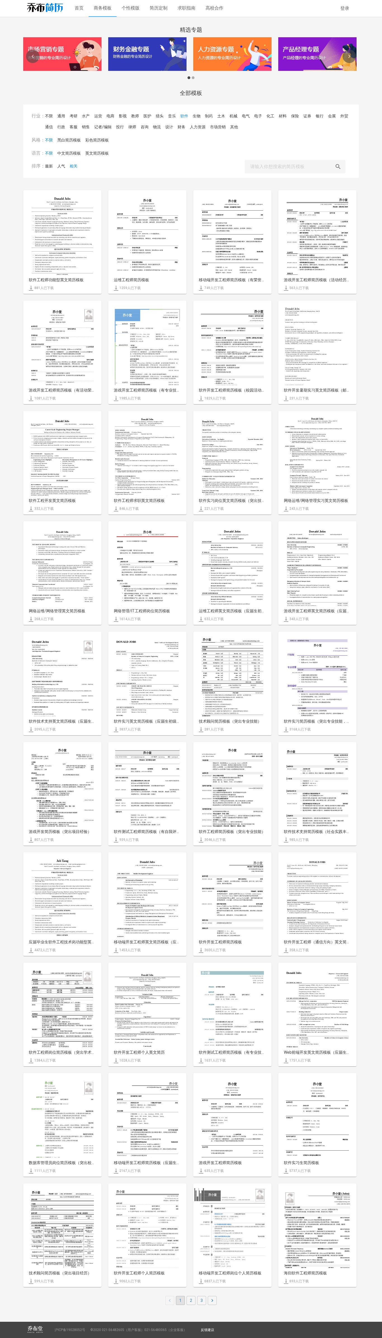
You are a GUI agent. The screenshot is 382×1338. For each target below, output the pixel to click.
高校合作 (214, 8)
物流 (157, 127)
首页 (79, 8)
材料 (283, 116)
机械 (233, 116)
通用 (61, 116)
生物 (197, 116)
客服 (73, 127)
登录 (344, 8)
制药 (209, 116)
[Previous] (32, 56)
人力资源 (198, 127)
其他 (234, 127)
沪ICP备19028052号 (70, 1330)
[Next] (349, 56)
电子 (258, 116)
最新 (49, 166)
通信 (49, 127)
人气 (61, 166)
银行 (320, 116)
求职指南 (186, 8)
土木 (221, 116)
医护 (147, 116)
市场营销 (218, 127)
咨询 (144, 127)
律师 (132, 127)
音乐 (172, 116)
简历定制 (159, 8)
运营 (98, 116)
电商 (110, 116)
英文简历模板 (97, 153)
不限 (49, 116)
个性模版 (131, 8)
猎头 (160, 116)
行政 (61, 127)
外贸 (344, 116)
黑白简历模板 (69, 140)
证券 (307, 116)
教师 (135, 116)
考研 (73, 116)
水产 (86, 116)
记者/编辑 (103, 127)
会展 (332, 116)
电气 (246, 116)
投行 (120, 127)
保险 (295, 116)
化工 (270, 116)
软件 (184, 116)
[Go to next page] (212, 1300)
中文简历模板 (69, 153)
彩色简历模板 (97, 140)
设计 (169, 127)
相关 (73, 166)
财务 (181, 127)
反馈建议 (207, 1330)
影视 (123, 116)
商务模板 (103, 8)
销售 (86, 127)
